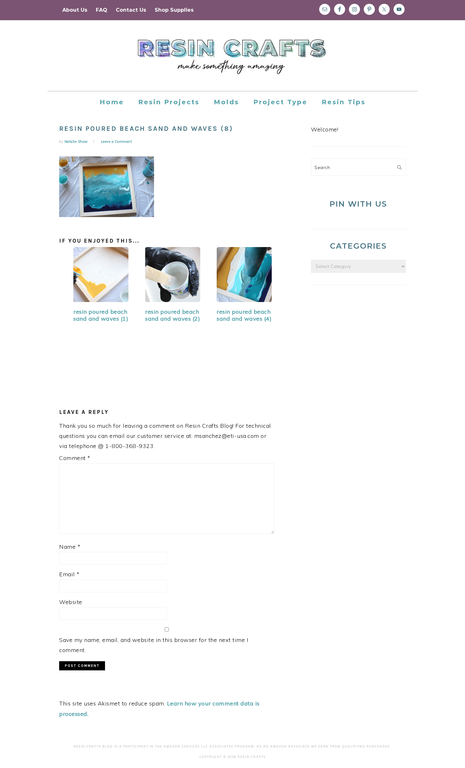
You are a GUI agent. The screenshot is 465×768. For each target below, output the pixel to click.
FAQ (101, 10)
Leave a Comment (116, 141)
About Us (74, 10)
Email (69, 574)
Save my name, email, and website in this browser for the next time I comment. (153, 645)
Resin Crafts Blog (232, 61)
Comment (74, 458)
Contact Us (131, 10)
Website (70, 602)
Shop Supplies (174, 10)
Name (69, 546)
